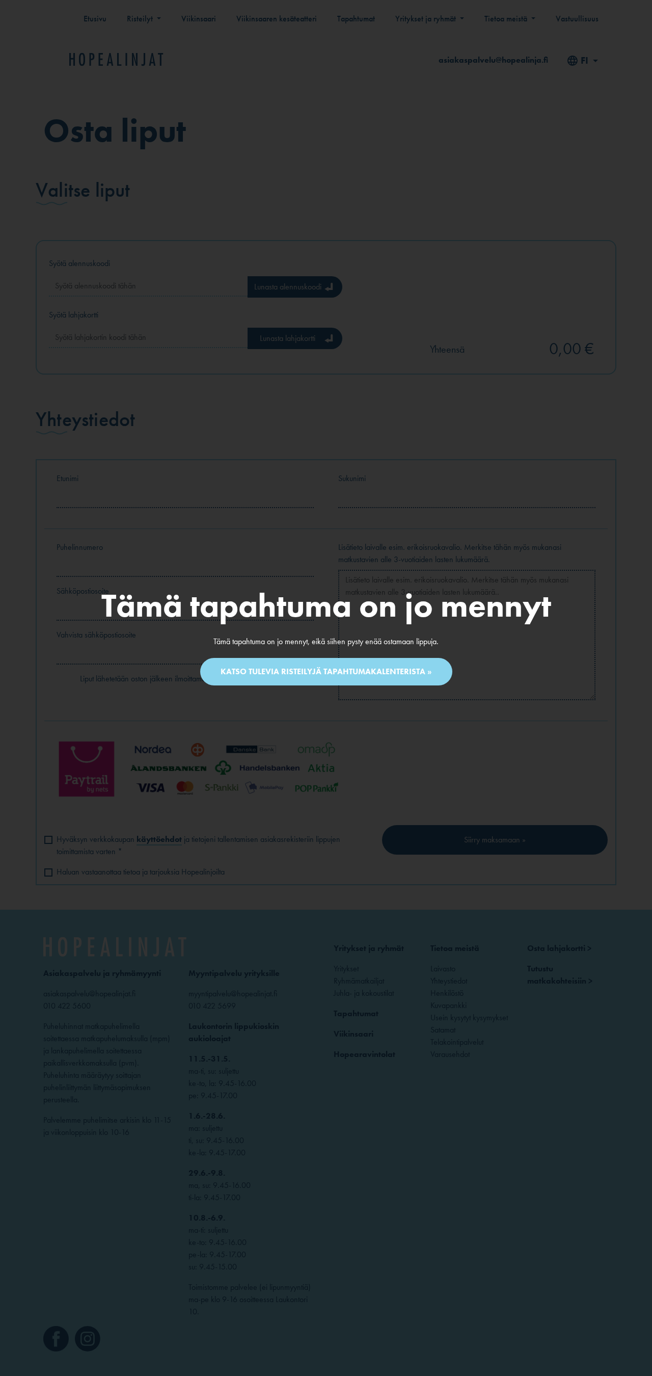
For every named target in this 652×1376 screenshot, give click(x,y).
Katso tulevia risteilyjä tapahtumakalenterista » (326, 671)
